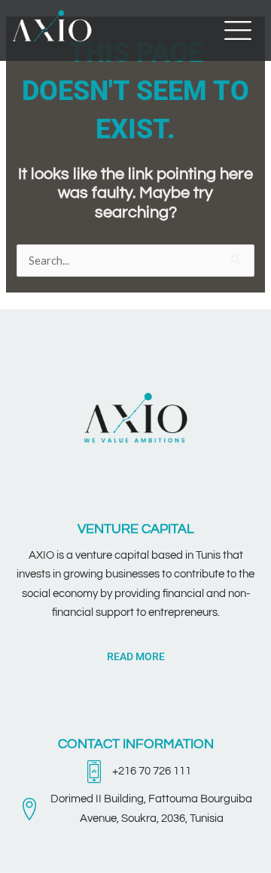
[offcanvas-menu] (238, 30)
